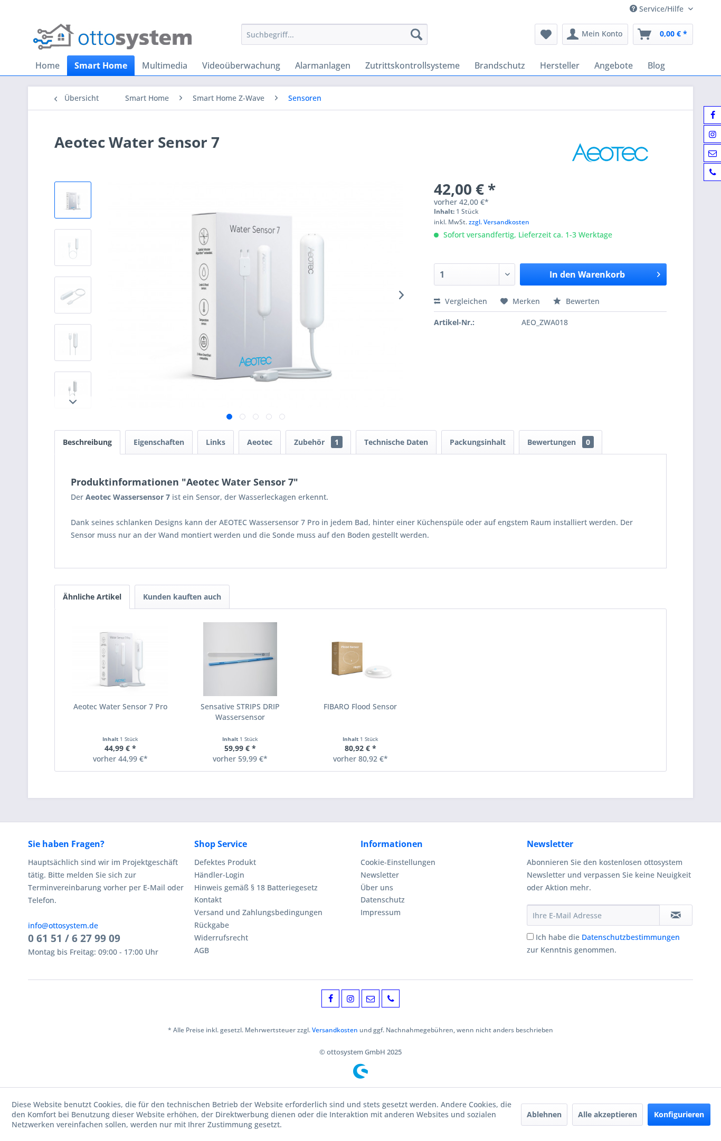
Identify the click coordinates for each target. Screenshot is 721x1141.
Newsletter (379, 875)
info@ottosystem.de (63, 925)
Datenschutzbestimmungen (631, 937)
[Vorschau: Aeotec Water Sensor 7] (72, 200)
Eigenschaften (159, 442)
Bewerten (582, 301)
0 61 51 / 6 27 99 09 (74, 938)
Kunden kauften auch (182, 597)
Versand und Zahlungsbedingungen (258, 912)
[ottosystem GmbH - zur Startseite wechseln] (112, 37)
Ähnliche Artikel (92, 597)
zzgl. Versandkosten (499, 221)
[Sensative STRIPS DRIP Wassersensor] (240, 659)
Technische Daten (396, 442)
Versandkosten (335, 1029)
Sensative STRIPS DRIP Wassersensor (240, 711)
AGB (201, 950)
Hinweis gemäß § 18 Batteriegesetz (256, 887)
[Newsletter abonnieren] (675, 915)
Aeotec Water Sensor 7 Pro (120, 706)
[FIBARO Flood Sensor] (360, 659)
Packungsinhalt (478, 442)
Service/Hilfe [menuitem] (661, 9)
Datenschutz (382, 900)
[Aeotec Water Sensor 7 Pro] (120, 659)
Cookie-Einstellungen (397, 862)
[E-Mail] (370, 998)
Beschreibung (87, 442)
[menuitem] (334, 34)
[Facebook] (330, 998)
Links (215, 442)
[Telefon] (390, 998)
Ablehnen (544, 1114)
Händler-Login (219, 875)
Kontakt (208, 900)
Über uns (376, 887)
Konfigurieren (679, 1114)
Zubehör (316, 442)
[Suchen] (416, 34)
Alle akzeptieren (607, 1114)
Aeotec (259, 442)
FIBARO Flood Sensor (360, 706)
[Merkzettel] (546, 34)
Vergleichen (465, 301)
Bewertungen (558, 442)
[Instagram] (350, 998)
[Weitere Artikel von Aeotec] (610, 152)
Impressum (380, 912)
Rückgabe (211, 925)
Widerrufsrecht (221, 938)
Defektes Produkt (225, 862)
